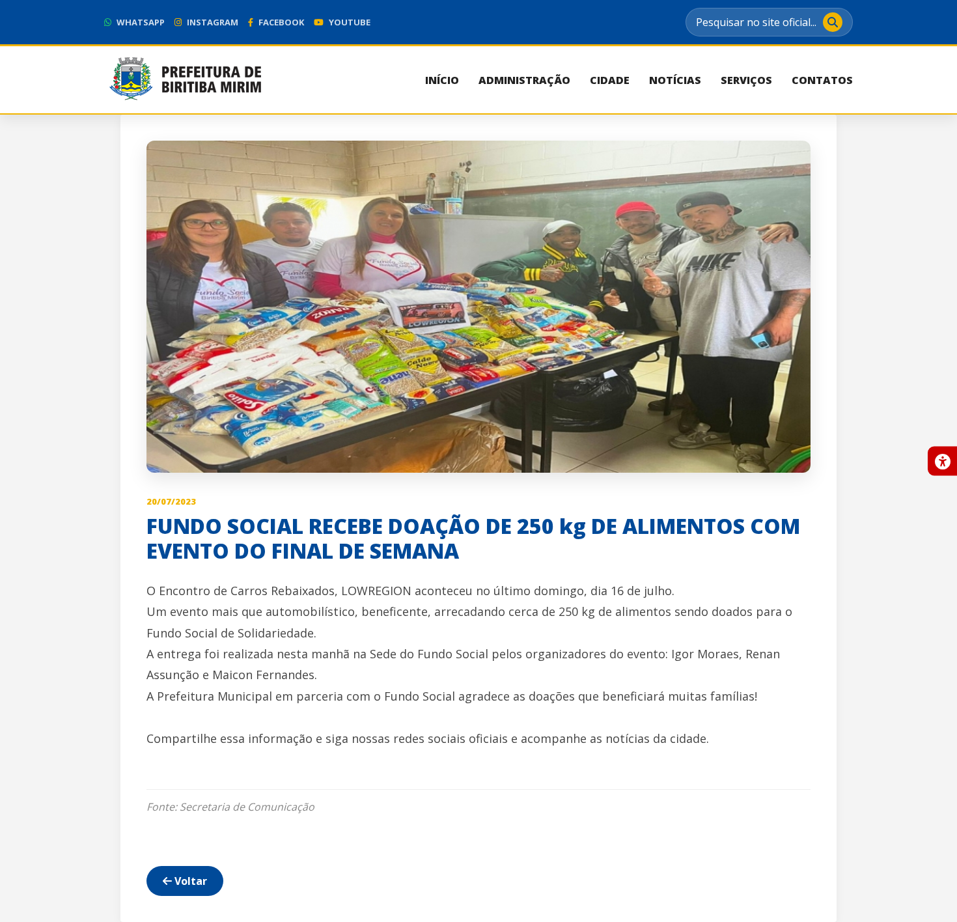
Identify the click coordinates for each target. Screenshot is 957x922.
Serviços (746, 80)
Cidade (610, 80)
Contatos (822, 80)
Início (442, 80)
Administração (524, 80)
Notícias (675, 80)
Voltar (189, 881)
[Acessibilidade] (942, 461)
